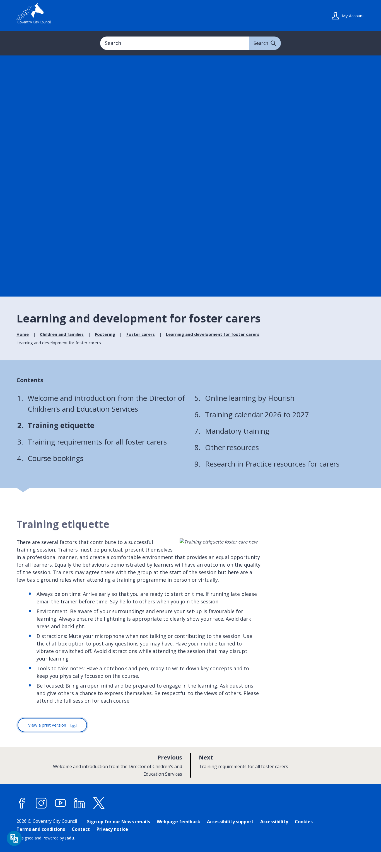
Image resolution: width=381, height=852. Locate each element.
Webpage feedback (178, 822)
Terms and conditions (40, 829)
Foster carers (140, 334)
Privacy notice (112, 829)
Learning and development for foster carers (212, 334)
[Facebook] (22, 803)
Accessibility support (230, 822)
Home (22, 334)
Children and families (62, 334)
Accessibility (274, 822)
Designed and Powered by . (45, 838)
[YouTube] (60, 803)
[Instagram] (41, 803)
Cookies (304, 822)
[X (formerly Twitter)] (99, 803)
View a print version (47, 725)
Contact (81, 829)
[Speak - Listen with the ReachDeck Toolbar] (14, 838)
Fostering (105, 334)
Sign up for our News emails (118, 822)
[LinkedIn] (80, 803)
